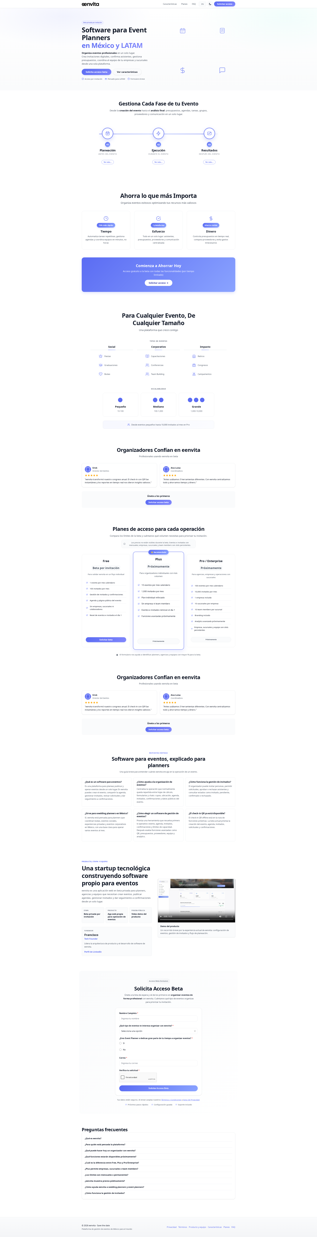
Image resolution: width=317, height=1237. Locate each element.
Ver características (127, 71)
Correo (123, 1058)
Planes (184, 4)
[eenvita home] (90, 4)
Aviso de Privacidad (191, 1100)
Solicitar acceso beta (158, 502)
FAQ (194, 4)
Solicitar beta (106, 639)
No (124, 1049)
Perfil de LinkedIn (93, 951)
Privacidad (172, 1227)
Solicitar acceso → (158, 282)
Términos (182, 1227)
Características (170, 4)
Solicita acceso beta (96, 71)
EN (202, 4)
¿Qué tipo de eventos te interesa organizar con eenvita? (146, 1025)
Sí (124, 1043)
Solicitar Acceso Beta (158, 1088)
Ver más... (108, 162)
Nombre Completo (128, 1013)
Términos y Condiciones (171, 1100)
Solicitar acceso (224, 4)
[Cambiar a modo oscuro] (210, 3)
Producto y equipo (197, 1227)
